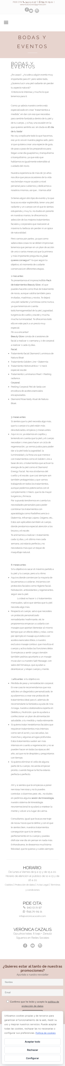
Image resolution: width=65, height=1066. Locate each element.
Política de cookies (46, 1033)
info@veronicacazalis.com (32, 916)
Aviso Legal (43, 884)
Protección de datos (25, 884)
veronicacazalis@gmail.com (33, 4)
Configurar (32, 1058)
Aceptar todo (32, 1041)
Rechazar (32, 1049)
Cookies (9, 884)
